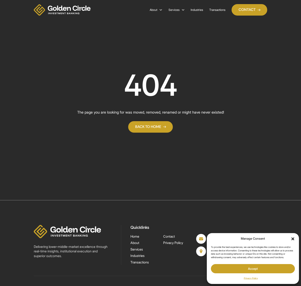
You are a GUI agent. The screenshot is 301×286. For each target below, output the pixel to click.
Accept (253, 269)
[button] (293, 239)
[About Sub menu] (160, 9)
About (153, 9)
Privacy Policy (251, 278)
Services (174, 9)
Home (134, 236)
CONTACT (247, 9)
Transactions (217, 9)
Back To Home (148, 126)
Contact (169, 236)
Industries (197, 9)
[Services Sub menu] (183, 9)
